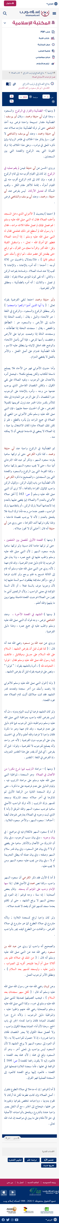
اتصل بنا (20, 1182)
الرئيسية (50, 73)
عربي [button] (50, 3)
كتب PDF (45, 32)
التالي (8, 1138)
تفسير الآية (49, 1160)
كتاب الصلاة (15, 73)
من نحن (10, 1182)
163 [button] (25, 97)
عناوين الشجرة (15, 1160)
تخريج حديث (48, 1165)
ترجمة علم (32, 1160)
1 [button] (48, 96)
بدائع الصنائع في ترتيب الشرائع (33, 73)
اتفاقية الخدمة (33, 1182)
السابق (15, 1138)
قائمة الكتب (44, 51)
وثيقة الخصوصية (49, 1182)
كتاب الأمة (44, 38)
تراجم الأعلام (43, 63)
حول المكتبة (44, 44)
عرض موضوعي (43, 57)
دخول (9, 3)
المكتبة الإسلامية (31, 23)
